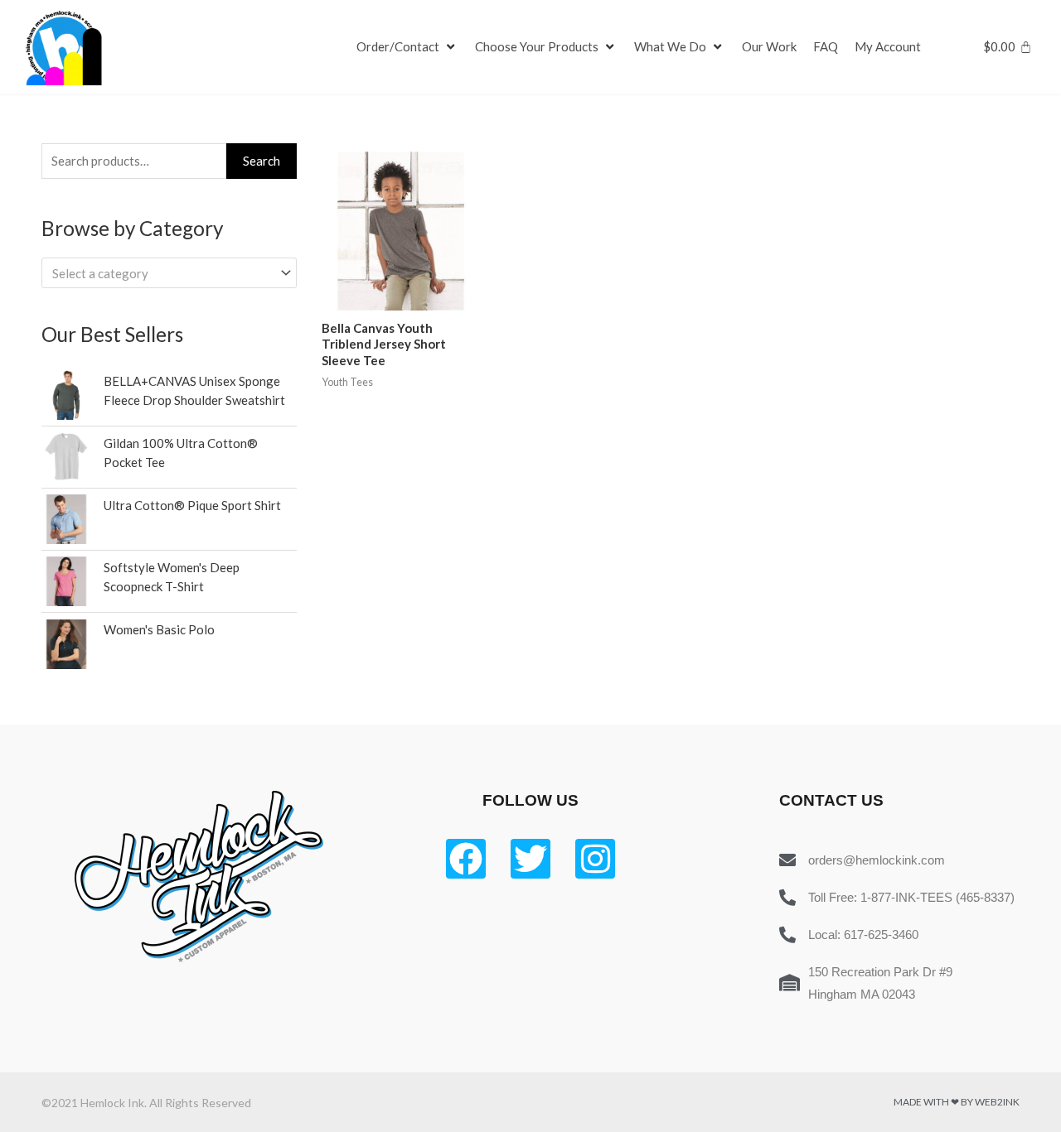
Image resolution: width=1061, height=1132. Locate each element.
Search (261, 160)
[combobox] (169, 273)
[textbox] (161, 273)
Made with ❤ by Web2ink (957, 1102)
